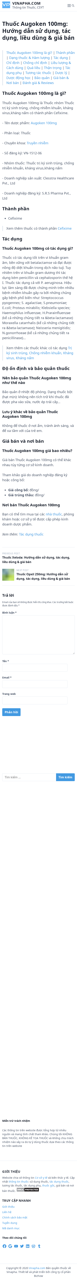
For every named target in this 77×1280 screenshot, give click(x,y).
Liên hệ (6, 1212)
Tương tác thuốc (38, 72)
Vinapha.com (26, 3)
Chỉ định (12, 62)
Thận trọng (52, 67)
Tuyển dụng (9, 1223)
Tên (5, 661)
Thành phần (65, 52)
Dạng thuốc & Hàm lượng (29, 57)
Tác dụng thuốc (31, 534)
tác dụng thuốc (59, 1181)
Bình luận (9, 612)
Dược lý (61, 72)
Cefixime (65, 228)
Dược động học (18, 77)
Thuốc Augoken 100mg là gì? (29, 52)
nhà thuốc (54, 514)
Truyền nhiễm (37, 143)
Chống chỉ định (35, 62)
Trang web (9, 694)
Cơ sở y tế (41, 1177)
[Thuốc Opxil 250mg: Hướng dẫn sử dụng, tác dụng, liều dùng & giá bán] (8, 575)
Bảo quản (42, 77)
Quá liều (33, 67)
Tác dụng (60, 57)
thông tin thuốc (18, 1181)
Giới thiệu (8, 1206)
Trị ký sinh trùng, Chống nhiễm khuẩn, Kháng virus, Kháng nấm (39, 353)
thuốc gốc (48, 1185)
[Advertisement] (38, 746)
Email (7, 677)
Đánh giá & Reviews (38, 83)
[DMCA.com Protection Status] (27, 1191)
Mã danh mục (11, 1228)
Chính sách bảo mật (14, 1217)
